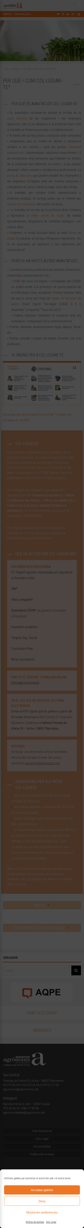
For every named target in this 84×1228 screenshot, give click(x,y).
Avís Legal (51, 1222)
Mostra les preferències (42, 1212)
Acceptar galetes (42, 1190)
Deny (42, 1201)
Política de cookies (35, 1222)
